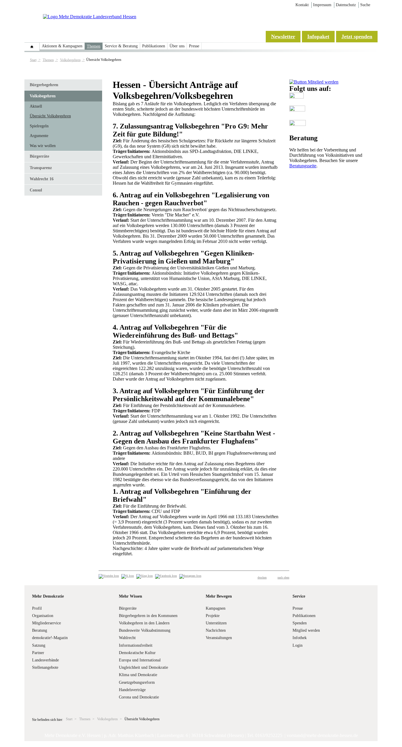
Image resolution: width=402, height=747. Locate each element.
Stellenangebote (45, 667)
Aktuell (36, 106)
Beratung (39, 630)
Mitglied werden (306, 630)
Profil (37, 608)
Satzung (38, 645)
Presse (194, 46)
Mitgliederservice (46, 623)
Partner (38, 653)
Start (33, 60)
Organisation (42, 615)
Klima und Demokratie (138, 675)
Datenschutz (346, 5)
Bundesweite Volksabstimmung (144, 630)
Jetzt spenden (356, 36)
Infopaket (318, 36)
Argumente (39, 136)
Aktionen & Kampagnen (62, 46)
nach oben (283, 577)
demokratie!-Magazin (50, 638)
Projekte (213, 615)
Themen (93, 46)
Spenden (300, 623)
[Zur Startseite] (89, 16)
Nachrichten (216, 630)
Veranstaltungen (219, 638)
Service (299, 596)
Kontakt (302, 5)
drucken (262, 577)
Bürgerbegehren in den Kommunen (148, 615)
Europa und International (140, 660)
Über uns (177, 46)
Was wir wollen (43, 146)
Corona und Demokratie (139, 697)
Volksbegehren (70, 60)
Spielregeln (39, 126)
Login (298, 645)
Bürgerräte (39, 156)
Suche (365, 5)
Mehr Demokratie (48, 596)
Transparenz (41, 168)
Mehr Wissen (130, 596)
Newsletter (283, 36)
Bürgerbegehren (44, 85)
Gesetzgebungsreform (137, 682)
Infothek (300, 638)
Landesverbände (45, 660)
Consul (36, 190)
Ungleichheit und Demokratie (143, 667)
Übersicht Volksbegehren (50, 116)
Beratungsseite (302, 165)
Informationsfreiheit (135, 645)
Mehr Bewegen (219, 596)
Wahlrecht (127, 638)
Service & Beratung (121, 46)
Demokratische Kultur (137, 653)
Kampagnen (215, 608)
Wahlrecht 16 (42, 179)
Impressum (322, 5)
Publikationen (153, 46)
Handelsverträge (132, 690)
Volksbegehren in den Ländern (144, 623)
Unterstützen (216, 623)
